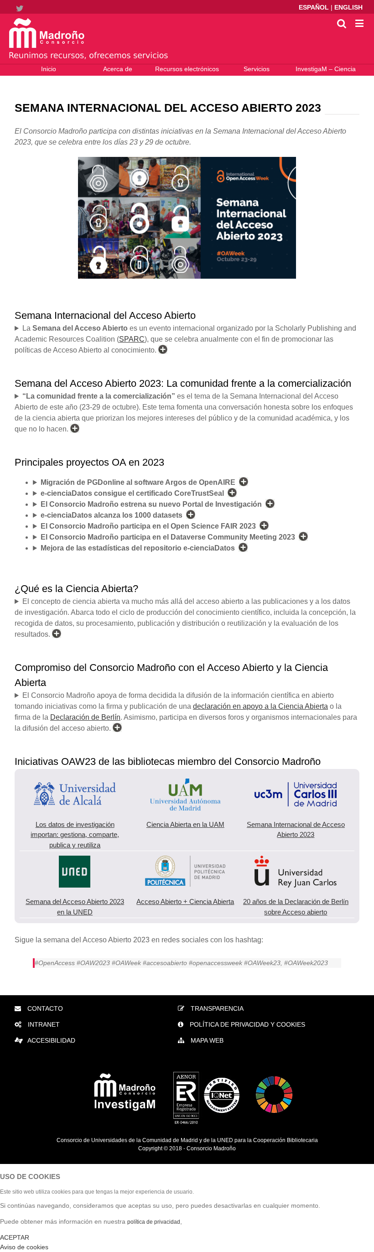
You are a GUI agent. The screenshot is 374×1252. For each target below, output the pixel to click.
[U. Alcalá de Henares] (75, 783)
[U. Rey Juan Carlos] (296, 860)
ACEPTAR (14, 1237)
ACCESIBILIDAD (51, 1040)
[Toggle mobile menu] (360, 23)
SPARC (132, 339)
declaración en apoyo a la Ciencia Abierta (260, 706)
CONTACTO (44, 1008)
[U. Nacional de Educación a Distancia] (75, 860)
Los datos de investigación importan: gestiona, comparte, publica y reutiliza (75, 835)
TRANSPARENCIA (216, 1008)
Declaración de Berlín (85, 717)
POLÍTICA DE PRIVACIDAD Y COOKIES (246, 1024)
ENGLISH (348, 7)
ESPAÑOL (315, 7)
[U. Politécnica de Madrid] (185, 860)
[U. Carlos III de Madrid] (296, 783)
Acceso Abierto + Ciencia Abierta (185, 901)
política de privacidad (153, 1222)
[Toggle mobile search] (341, 23)
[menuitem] (48, 70)
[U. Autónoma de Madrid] (185, 783)
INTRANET (43, 1024)
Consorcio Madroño (211, 1148)
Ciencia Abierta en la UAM (185, 824)
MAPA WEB (206, 1040)
